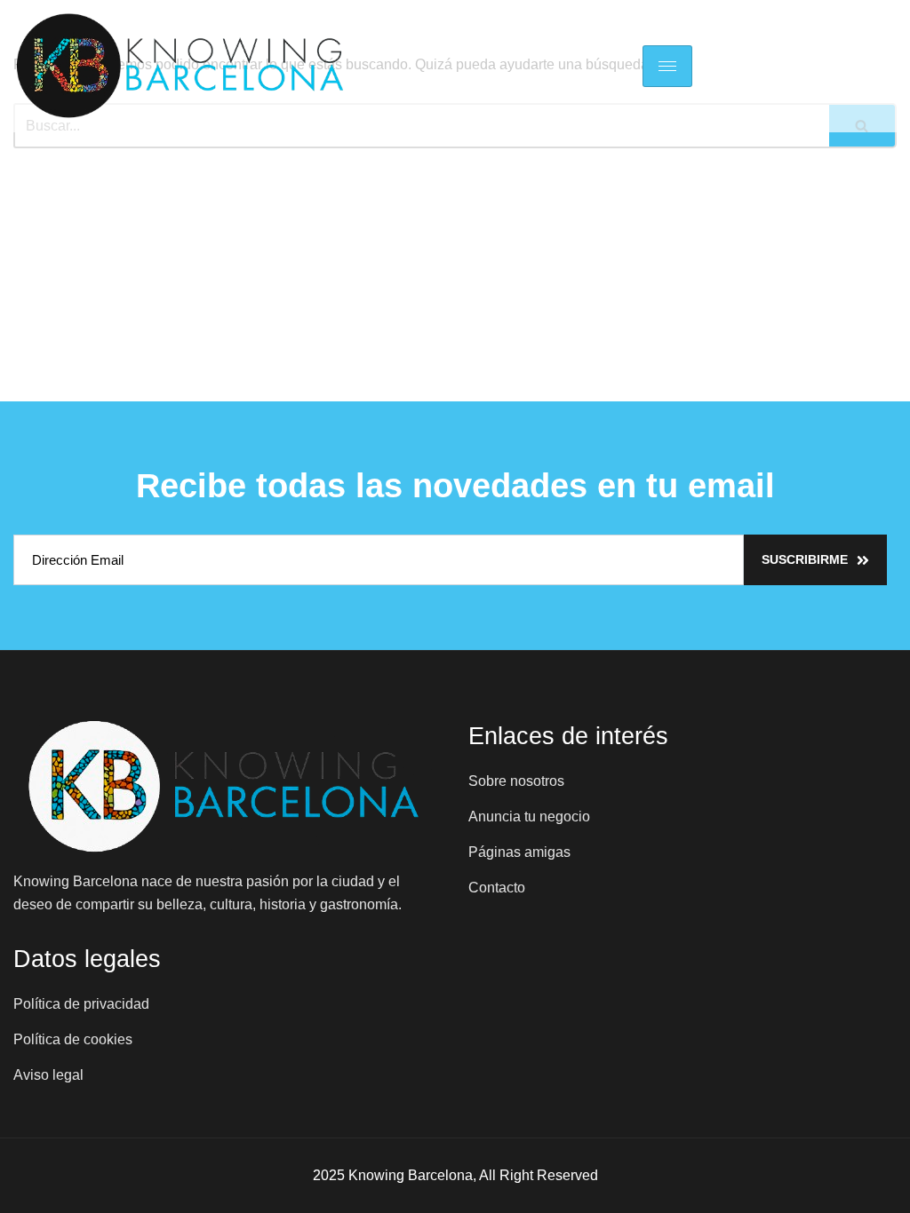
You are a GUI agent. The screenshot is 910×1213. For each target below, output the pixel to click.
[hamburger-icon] (667, 66)
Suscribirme (805, 559)
